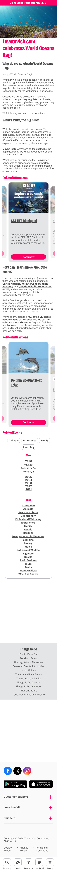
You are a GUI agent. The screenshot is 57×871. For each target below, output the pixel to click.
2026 (28, 461)
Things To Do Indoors (29, 682)
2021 (29, 489)
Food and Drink (28, 658)
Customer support (16, 796)
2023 (28, 483)
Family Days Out (28, 654)
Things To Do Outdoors (28, 686)
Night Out (28, 553)
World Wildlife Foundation (36, 286)
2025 (28, 477)
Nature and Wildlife (28, 550)
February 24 (28, 468)
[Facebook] (8, 771)
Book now (29, 256)
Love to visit (12, 807)
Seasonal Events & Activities (28, 666)
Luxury (28, 543)
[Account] (39, 862)
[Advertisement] (28, 612)
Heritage (28, 532)
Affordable (28, 505)
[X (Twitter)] (17, 771)
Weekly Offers (28, 570)
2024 (28, 480)
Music (28, 546)
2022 (28, 486)
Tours (28, 563)
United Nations (11, 283)
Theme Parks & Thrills (28, 678)
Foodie (28, 529)
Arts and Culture (28, 512)
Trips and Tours (28, 690)
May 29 (28, 464)
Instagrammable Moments (28, 536)
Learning (28, 447)
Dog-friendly (28, 515)
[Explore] (7, 862)
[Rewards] (28, 862)
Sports (28, 556)
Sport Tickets (28, 670)
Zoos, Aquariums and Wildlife (28, 694)
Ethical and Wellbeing (28, 519)
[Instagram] (27, 771)
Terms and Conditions (42, 849)
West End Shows (28, 574)
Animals (14, 440)
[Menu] (50, 862)
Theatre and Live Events (28, 674)
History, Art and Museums (28, 662)
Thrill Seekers (28, 560)
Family (44, 440)
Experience (29, 440)
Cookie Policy (8, 849)
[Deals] (18, 862)
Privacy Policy (24, 849)
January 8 (28, 471)
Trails (28, 567)
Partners (10, 818)
